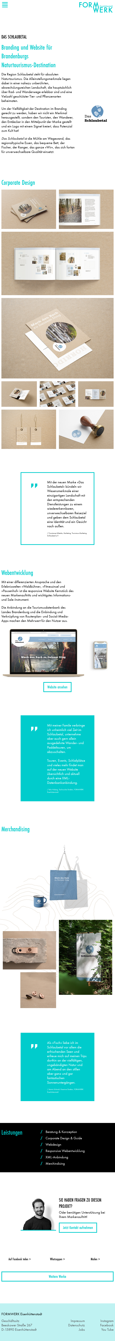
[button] (57, 687)
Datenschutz (76, 1325)
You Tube (107, 1329)
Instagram (107, 1320)
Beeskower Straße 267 (16, 1325)
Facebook (107, 1325)
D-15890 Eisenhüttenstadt (18, 1329)
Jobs (82, 1329)
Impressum (78, 1320)
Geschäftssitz (10, 1320)
